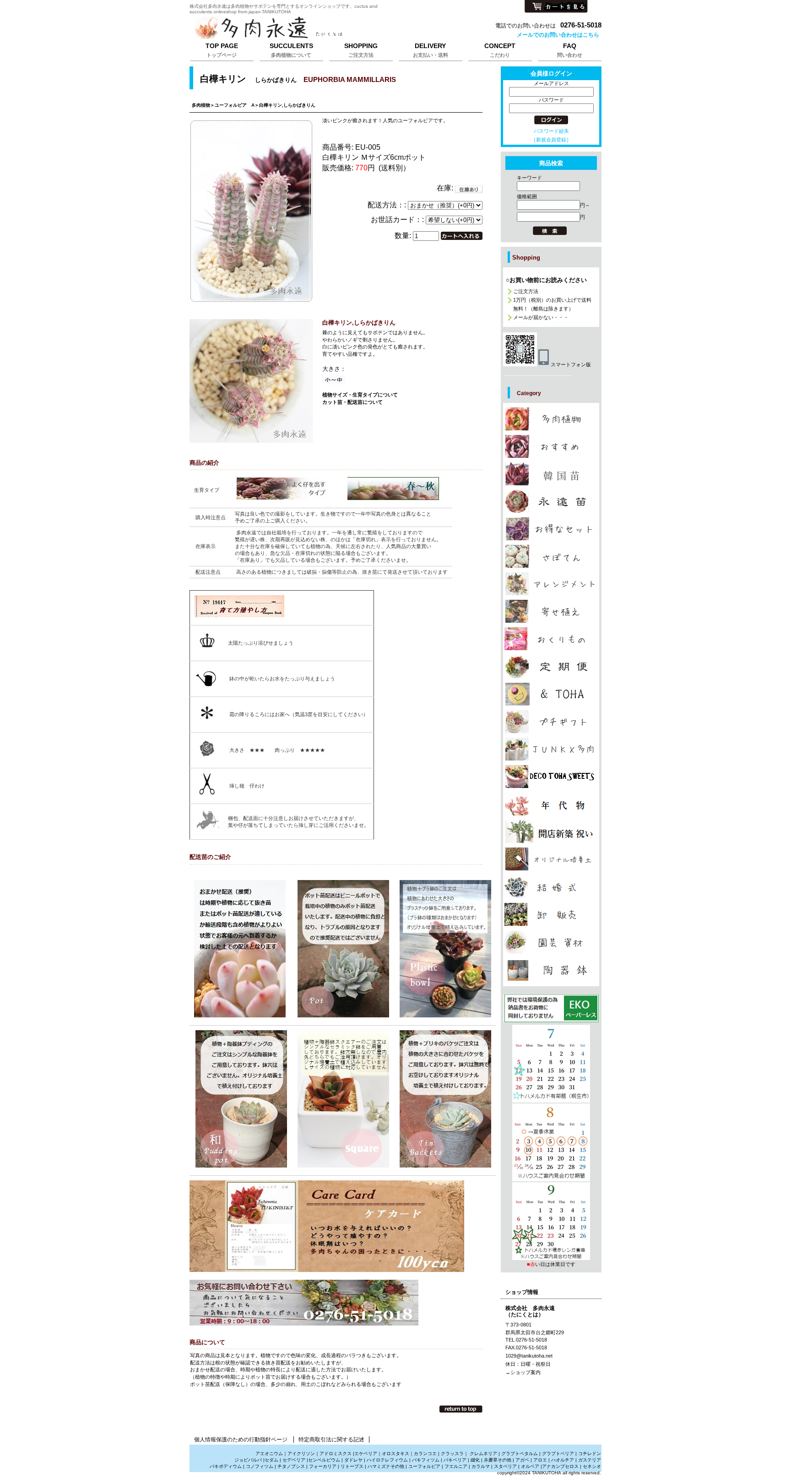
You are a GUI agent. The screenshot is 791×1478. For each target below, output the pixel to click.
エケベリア (365, 1453)
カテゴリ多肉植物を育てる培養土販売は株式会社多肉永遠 (551, 859)
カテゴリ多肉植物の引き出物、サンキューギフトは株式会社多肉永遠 (551, 886)
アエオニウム (269, 1453)
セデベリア (293, 1459)
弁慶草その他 (497, 1459)
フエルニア (455, 1466)
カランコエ (425, 1453)
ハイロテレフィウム (387, 1459)
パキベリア (455, 1459)
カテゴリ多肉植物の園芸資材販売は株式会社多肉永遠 (551, 942)
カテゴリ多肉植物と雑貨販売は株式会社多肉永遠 (551, 970)
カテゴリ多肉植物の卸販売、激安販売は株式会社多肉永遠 (551, 914)
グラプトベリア (558, 1453)
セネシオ (592, 1466)
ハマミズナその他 (386, 1466)
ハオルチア (562, 1459)
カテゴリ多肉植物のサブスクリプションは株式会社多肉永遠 (551, 666)
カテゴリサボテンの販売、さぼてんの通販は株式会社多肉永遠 (551, 556)
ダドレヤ (353, 1459)
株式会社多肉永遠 (304, 28)
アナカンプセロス (560, 1466)
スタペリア (505, 1466)
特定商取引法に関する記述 (331, 1439)
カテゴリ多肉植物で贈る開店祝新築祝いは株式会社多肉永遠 (551, 831)
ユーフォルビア (424, 1466)
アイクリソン (301, 1453)
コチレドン (589, 1453)
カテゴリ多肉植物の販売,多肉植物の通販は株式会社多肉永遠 (551, 419)
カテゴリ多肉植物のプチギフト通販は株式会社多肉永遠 (551, 721)
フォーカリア (322, 1466)
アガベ (522, 1459)
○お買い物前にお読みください (546, 280)
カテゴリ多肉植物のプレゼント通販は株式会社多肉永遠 (551, 776)
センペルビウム (324, 1459)
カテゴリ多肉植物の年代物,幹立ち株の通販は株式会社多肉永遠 (551, 804)
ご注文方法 (525, 291)
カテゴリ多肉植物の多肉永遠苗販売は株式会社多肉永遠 (551, 501)
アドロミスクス (336, 1453)
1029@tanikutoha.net (529, 1355)
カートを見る (556, 7)
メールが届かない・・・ (541, 317)
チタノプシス (291, 1466)
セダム (271, 1459)
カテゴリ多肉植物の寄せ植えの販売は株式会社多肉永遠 (551, 611)
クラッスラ (452, 1453)
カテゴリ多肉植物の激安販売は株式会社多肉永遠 (551, 528)
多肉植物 (201, 105)
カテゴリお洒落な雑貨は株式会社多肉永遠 (551, 694)
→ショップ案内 (523, 1372)
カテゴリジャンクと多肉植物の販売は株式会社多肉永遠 (551, 749)
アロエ (540, 1459)
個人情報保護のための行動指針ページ (240, 1439)
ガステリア (589, 1459)
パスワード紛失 (551, 131)
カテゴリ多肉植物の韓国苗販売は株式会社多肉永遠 (551, 473)
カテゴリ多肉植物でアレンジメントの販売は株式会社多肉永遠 (551, 583)
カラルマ (480, 1466)
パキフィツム (425, 1459)
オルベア (530, 1466)
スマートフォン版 (571, 364)
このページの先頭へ (460, 1409)
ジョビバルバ (248, 1459)
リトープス (352, 1466)
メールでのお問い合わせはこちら (558, 35)
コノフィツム (259, 1466)
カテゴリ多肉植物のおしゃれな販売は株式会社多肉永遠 (551, 446)
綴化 (475, 1459)
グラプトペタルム (519, 1453)
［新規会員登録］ (551, 139)
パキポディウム (226, 1466)
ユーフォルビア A (235, 105)
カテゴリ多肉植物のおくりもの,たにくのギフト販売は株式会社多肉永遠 (551, 638)
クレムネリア (483, 1453)
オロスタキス (395, 1453)
